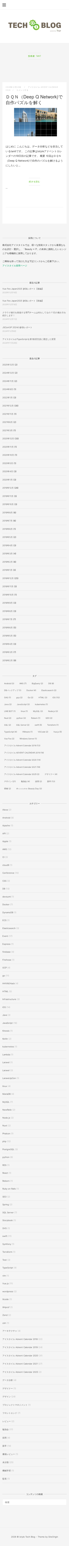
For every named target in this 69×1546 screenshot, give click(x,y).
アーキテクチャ (9, 1331)
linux (24, 711)
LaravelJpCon (9, 1078)
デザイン (10, 781)
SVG (4, 1228)
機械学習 (6, 1470)
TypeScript (10, 732)
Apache (6, 825)
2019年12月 (8, 488)
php (4, 1141)
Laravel (5, 1062)
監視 (4, 1478)
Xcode (5, 1299)
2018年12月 (8, 578)
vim (4, 1275)
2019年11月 (7, 496)
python (21, 718)
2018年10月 (8, 594)
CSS (4, 881)
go (3, 975)
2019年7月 (7, 520)
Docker (31, 690)
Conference (8, 873)
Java (8, 704)
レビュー (6, 1421)
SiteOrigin (53, 1536)
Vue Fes (9, 738)
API (4, 833)
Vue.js (57, 732)
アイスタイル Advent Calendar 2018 (22, 745)
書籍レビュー (8, 1454)
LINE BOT (10, 711)
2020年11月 (8, 447)
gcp (19, 697)
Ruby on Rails (9, 1188)
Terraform (53, 725)
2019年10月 (8, 504)
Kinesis (5, 1030)
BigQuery (37, 683)
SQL (7, 725)
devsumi (6, 896)
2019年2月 (7, 562)
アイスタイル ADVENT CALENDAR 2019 (24, 752)
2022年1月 (7, 397)
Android (9, 683)
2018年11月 (7, 586)
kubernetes (41, 704)
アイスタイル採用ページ (14, 265)
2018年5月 (7, 635)
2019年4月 (7, 545)
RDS (4, 1165)
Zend (5, 1315)
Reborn (35, 718)
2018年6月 (7, 627)
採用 (38, 781)
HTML (43, 697)
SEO (49, 718)
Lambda (6, 1054)
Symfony (6, 1244)
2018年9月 (7, 603)
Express (6, 944)
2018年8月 (7, 611)
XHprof (5, 1307)
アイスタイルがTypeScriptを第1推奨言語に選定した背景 (29, 339)
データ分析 (7, 1380)
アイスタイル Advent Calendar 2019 (20, 1347)
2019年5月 (7, 537)
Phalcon (6, 1133)
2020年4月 (7, 471)
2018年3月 (7, 652)
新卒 (51, 781)
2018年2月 (7, 660)
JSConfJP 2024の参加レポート (17, 327)
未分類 (5, 1462)
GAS (7, 697)
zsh (4, 1323)
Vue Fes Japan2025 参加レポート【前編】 (23, 300)
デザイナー (51, 774)
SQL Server (22, 725)
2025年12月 (8, 364)
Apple (5, 841)
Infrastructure (9, 999)
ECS (4, 920)
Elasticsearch (48, 690)
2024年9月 (7, 389)
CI (3, 857)
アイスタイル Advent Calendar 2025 (21, 774)
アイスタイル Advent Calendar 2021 (22, 767)
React (5, 1173)
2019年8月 (7, 512)
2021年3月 (7, 430)
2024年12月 (8, 373)
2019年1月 (7, 570)
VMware (27, 732)
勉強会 (25, 781)
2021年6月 (7, 422)
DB (51, 683)
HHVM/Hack (8, 983)
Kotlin (5, 1038)
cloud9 (5, 865)
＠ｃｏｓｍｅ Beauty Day (29, 788)
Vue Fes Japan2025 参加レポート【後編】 (23, 288)
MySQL (38, 711)
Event (5, 936)
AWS (22, 683)
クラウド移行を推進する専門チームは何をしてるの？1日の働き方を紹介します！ (34, 314)
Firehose (6, 960)
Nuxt (7, 718)
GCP (4, 967)
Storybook (7, 1220)
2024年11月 (8, 381)
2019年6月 (7, 529)
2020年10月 (8, 455)
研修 (7, 788)
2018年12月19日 (14, 87)
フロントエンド (9, 1413)
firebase (6, 952)
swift (38, 725)
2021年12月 (8, 405)
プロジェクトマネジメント (14, 1405)
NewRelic (7, 1109)
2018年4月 (7, 644)
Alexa (5, 809)
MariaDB (6, 1094)
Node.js (53, 711)
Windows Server (28, 738)
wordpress (7, 1291)
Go (30, 697)
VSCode (43, 732)
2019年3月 (7, 553)
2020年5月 (7, 463)
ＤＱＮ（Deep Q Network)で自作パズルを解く (34, 99)
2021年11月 (7, 414)
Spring (5, 1204)
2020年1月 (7, 479)
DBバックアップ (12, 690)
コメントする (22, 90)
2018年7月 (7, 619)
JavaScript (23, 704)
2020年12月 (8, 438)
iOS (56, 697)
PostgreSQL (8, 1149)
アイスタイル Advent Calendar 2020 (22, 760)
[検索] (63, 1501)
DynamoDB (7, 912)
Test (4, 1260)
